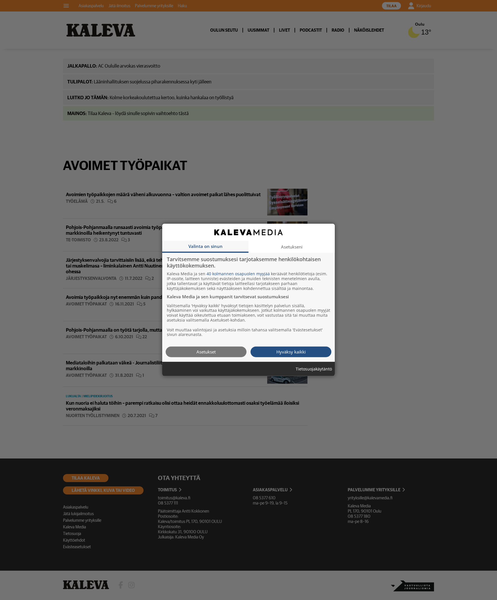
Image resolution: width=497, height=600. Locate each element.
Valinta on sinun (205, 246)
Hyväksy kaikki (291, 352)
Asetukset (206, 352)
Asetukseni (292, 247)
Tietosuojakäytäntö (314, 369)
